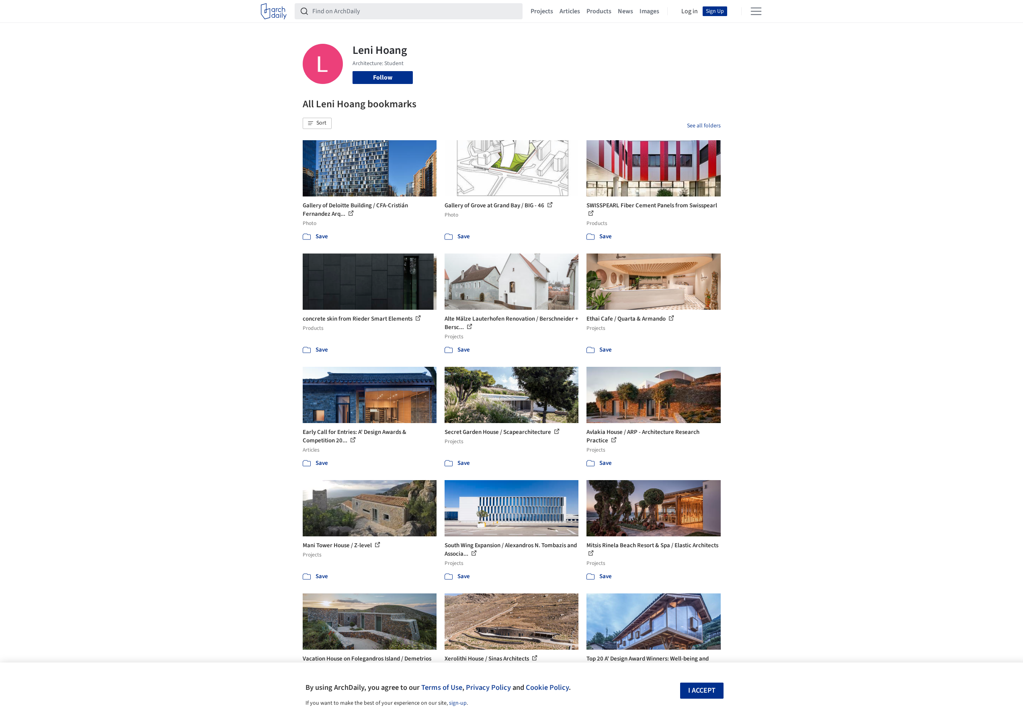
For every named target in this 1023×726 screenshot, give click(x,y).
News (625, 11)
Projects (542, 11)
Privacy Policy (488, 687)
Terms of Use (441, 687)
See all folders (704, 126)
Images (649, 11)
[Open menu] (756, 11)
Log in (689, 11)
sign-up (458, 703)
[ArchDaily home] (274, 11)
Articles (570, 11)
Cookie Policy (547, 687)
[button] (317, 123)
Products (598, 11)
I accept (701, 690)
